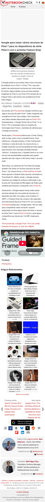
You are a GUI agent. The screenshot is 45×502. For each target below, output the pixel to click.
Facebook (39, 473)
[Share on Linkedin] (22, 432)
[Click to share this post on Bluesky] (22, 428)
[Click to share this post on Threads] (16, 428)
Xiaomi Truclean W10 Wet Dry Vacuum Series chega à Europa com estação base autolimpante (14, 409)
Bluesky (39, 454)
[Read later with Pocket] (39, 428)
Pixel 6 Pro (36, 119)
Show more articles (22, 394)
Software (26, 106)
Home (13, 6)
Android (40, 103)
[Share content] (5, 428)
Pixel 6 (26, 171)
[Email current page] (28, 432)
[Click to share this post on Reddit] (33, 428)
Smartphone (17, 106)
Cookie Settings (22, 492)
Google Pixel (7, 106)
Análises (22, 6)
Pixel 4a (37, 185)
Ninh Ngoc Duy (32, 461)
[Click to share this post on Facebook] (10, 428)
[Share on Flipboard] (17, 432)
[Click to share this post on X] (27, 428)
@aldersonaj (37, 451)
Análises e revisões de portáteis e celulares (15, 480)
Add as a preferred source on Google (24, 422)
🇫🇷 (34, 103)
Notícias (32, 480)
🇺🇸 (32, 103)
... (42, 6)
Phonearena (19, 110)
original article (32, 439)
